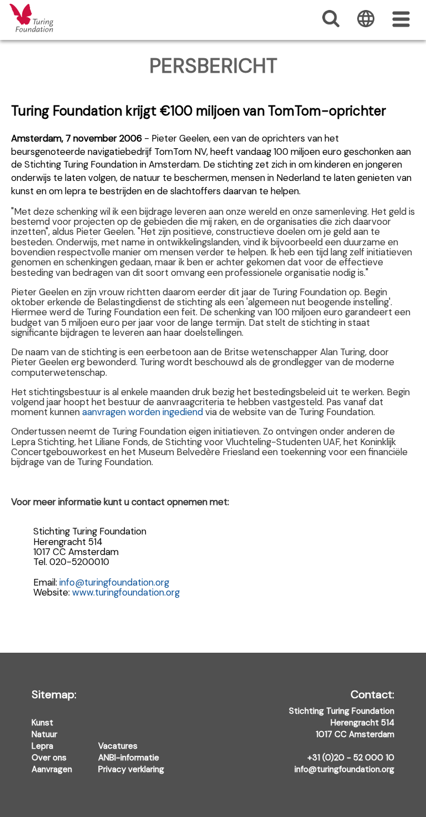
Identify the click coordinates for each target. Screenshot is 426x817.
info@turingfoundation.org (114, 582)
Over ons (49, 757)
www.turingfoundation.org (126, 592)
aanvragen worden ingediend (142, 412)
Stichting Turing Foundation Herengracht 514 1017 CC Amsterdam (341, 715)
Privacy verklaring (131, 769)
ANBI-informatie (128, 757)
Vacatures (118, 746)
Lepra (42, 746)
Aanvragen (52, 769)
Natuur (44, 734)
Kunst (42, 722)
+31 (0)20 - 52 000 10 (350, 757)
